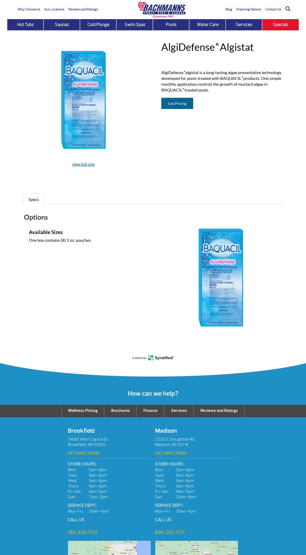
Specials (280, 24)
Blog (229, 9)
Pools (171, 24)
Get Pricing (177, 103)
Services (244, 24)
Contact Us (273, 9)
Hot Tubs (25, 24)
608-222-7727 (170, 532)
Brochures (120, 410)
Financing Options (248, 9)
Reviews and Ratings (83, 9)
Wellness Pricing (83, 410)
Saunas (62, 24)
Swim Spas (134, 24)
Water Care (208, 24)
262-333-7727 (83, 532)
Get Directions (84, 453)
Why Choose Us (29, 9)
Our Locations (54, 9)
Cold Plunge (98, 24)
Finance (150, 410)
